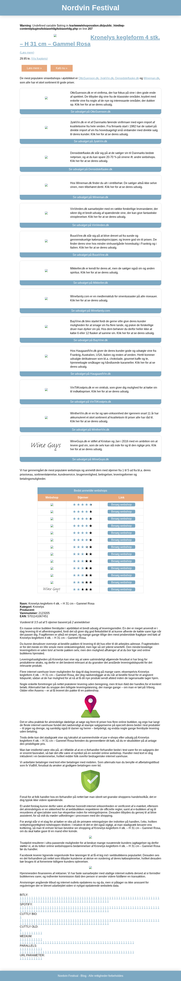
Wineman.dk (151, 78)
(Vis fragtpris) (39, 58)
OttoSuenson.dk (88, 78)
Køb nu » (61, 68)
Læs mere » (34, 68)
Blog (83, 975)
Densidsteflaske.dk (127, 78)
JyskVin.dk (107, 78)
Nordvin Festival (90, 8)
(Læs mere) (27, 52)
